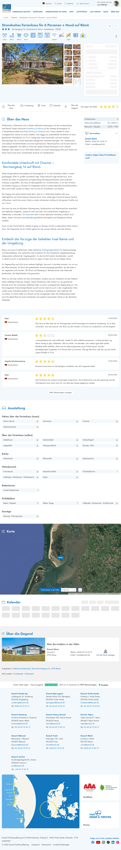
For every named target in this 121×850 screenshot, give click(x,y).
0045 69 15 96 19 (84, 652)
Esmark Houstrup (19, 714)
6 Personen (41, 131)
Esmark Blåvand (18, 735)
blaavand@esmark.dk (19, 744)
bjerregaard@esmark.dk (55, 702)
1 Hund (8, 203)
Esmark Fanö (51, 735)
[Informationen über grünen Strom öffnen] (82, 36)
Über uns (115, 12)
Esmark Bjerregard (54, 693)
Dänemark (38, 12)
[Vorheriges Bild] (6, 63)
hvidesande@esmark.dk (90, 702)
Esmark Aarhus (18, 756)
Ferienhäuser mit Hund (56, 12)
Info (71, 12)
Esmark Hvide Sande (90, 693)
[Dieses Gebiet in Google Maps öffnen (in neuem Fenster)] (4, 593)
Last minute (95, 12)
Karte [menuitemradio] (102, 527)
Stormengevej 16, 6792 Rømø (48, 668)
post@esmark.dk (17, 765)
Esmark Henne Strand (55, 714)
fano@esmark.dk (52, 744)
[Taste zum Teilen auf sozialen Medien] (109, 26)
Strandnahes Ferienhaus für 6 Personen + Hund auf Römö (38, 17)
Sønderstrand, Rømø (34, 29)
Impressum (35, 844)
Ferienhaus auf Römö (34, 128)
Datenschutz (46, 844)
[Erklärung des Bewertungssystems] (6, 29)
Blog (105, 12)
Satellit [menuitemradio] (113, 527)
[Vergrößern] (117, 584)
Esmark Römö (91, 138)
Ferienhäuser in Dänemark (23, 673)
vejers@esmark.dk (87, 723)
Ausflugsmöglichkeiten (50, 250)
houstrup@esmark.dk (19, 723)
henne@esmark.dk (53, 723)
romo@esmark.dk (83, 655)
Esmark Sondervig (19, 693)
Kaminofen (30, 214)
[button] (60, 557)
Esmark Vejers (87, 714)
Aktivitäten (81, 12)
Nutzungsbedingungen (114, 593)
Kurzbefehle (71, 593)
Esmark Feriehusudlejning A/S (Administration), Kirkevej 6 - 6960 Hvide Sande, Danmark (37, 837)
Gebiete (16, 668)
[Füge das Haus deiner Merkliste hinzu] (116, 26)
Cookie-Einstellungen (61, 844)
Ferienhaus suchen (21, 12)
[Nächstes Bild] (116, 36)
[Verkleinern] (117, 589)
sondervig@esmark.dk (19, 702)
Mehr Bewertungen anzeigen (60, 392)
